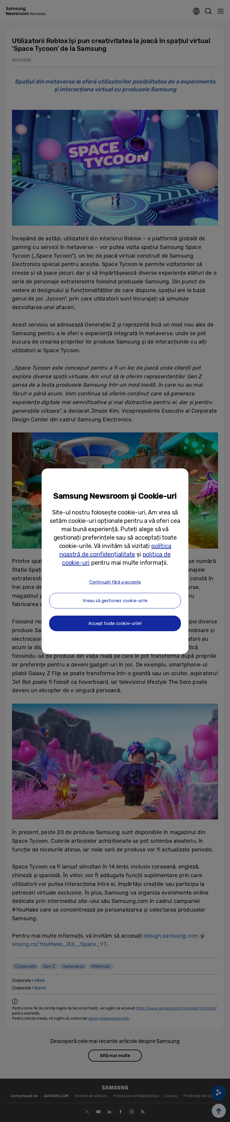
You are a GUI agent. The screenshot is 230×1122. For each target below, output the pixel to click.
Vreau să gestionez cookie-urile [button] (115, 600)
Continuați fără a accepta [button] (115, 582)
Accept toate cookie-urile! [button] (114, 623)
